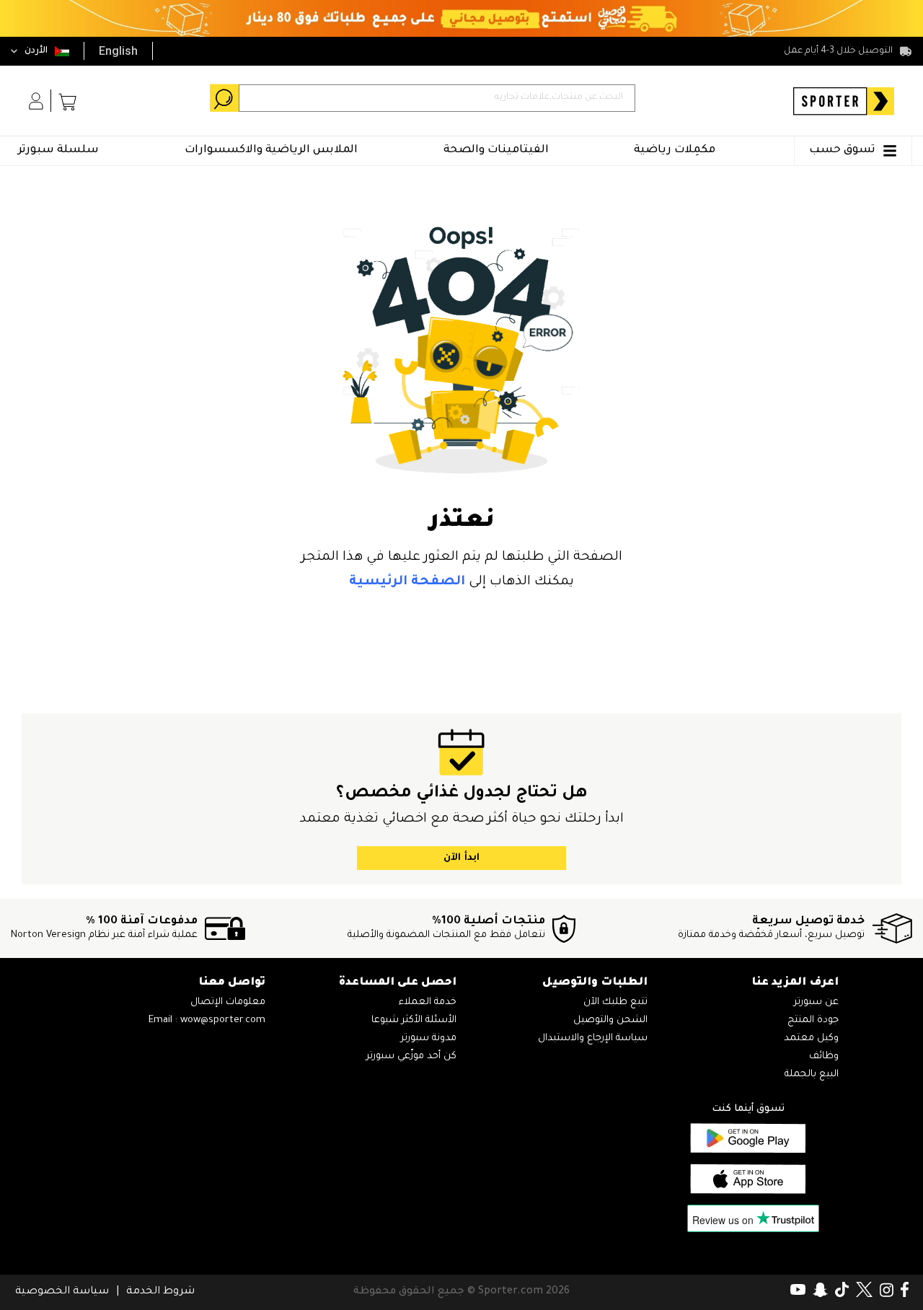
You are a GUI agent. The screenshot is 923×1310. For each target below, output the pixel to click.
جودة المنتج (813, 1020)
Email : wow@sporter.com (207, 1020)
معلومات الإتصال (227, 1002)
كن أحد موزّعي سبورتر (411, 1056)
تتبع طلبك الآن (615, 1002)
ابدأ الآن (461, 858)
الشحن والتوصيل (610, 1020)
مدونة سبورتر (428, 1038)
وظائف (824, 1056)
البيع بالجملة (812, 1074)
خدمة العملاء (427, 1002)
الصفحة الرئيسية (407, 582)
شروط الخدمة (160, 1292)
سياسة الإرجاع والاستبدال (593, 1038)
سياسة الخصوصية (62, 1292)
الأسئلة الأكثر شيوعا (413, 1020)
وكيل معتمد (811, 1038)
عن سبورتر (816, 1002)
